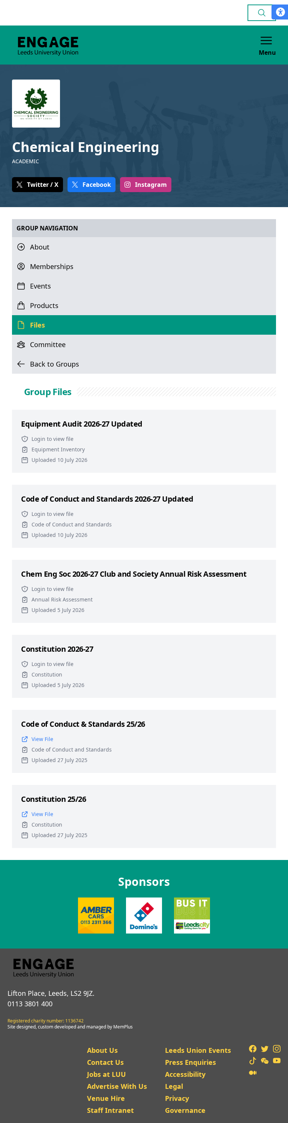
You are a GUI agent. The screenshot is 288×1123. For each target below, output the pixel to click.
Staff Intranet (110, 1110)
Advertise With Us (117, 1086)
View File (42, 739)
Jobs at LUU (106, 1074)
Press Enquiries (190, 1062)
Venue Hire (106, 1098)
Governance (185, 1110)
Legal (174, 1086)
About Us (102, 1050)
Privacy (177, 1098)
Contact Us (105, 1062)
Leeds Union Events (198, 1050)
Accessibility (185, 1074)
